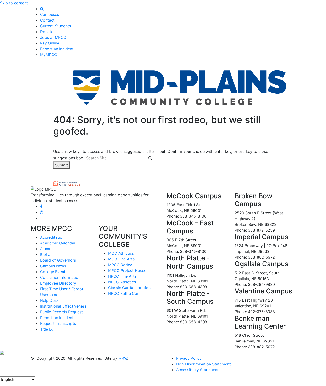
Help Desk (49, 300)
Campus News (53, 266)
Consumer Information (60, 277)
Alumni (46, 248)
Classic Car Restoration (129, 287)
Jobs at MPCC (53, 37)
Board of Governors (58, 260)
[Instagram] (41, 212)
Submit (61, 165)
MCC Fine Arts (121, 259)
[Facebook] (41, 206)
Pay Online (49, 43)
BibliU (45, 254)
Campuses (49, 14)
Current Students (55, 25)
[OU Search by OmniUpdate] (66, 183)
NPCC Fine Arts (122, 276)
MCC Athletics (121, 253)
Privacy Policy (189, 358)
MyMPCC (48, 54)
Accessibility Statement (197, 369)
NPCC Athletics (122, 282)
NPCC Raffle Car (123, 293)
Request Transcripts (58, 323)
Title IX (46, 329)
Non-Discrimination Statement (203, 364)
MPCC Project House (127, 270)
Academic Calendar (57, 243)
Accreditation (52, 237)
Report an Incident (57, 48)
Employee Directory (58, 283)
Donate (46, 31)
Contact (47, 20)
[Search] (42, 8)
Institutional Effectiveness (63, 306)
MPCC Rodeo (120, 264)
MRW (122, 358)
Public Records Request (61, 311)
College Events (53, 271)
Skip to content (14, 2)
